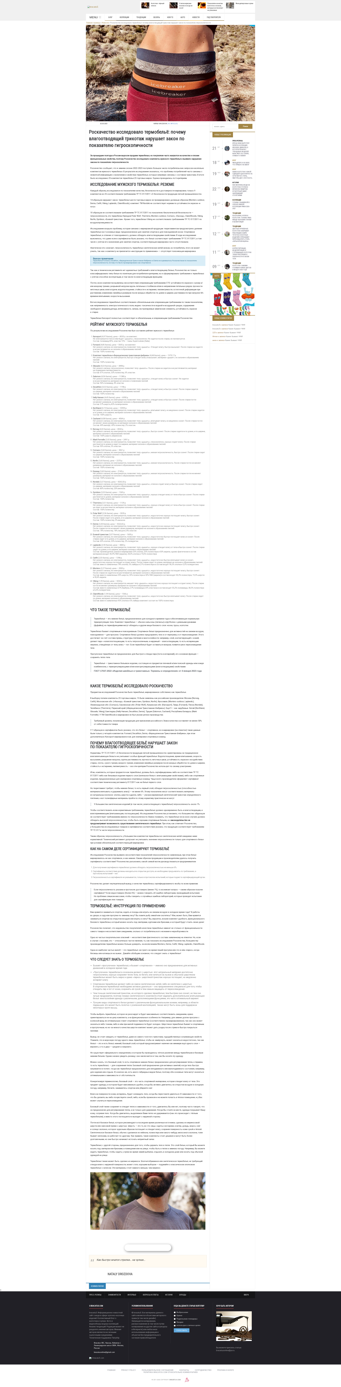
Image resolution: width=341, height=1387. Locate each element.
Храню (179, 1315)
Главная (111, 1370)
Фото (182, 17)
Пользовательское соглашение (158, 1370)
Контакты (184, 1370)
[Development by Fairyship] (186, 1380)
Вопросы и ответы (151, 1295)
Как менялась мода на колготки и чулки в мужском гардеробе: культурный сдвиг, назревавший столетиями (241, 190)
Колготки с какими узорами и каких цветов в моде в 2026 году (241, 268)
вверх (246, 1295)
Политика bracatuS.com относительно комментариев (170, 1372)
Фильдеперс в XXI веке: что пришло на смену (241, 164)
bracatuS (216, 325)
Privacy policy (128, 1370)
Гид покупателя (214, 17)
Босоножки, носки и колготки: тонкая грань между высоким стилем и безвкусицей (241, 219)
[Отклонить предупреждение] (202, 258)
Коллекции (124, 17)
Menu (94, 17)
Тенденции (141, 17)
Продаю (179, 1322)
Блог (110, 17)
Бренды (182, 1295)
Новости (196, 17)
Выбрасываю (182, 1312)
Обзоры (156, 17)
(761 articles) (172, 124)
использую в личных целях (188, 1325)
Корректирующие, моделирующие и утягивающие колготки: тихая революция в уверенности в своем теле (242, 253)
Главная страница (93, 23)
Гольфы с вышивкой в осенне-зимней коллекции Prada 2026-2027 (241, 205)
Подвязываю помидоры (186, 1319)
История (235, 182)
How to (170, 17)
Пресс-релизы (237, 141)
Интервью (132, 1295)
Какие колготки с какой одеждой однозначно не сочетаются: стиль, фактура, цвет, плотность (242, 175)
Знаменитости (114, 1295)
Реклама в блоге (225, 1370)
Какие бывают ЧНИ (236, 325)
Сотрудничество (203, 1370)
